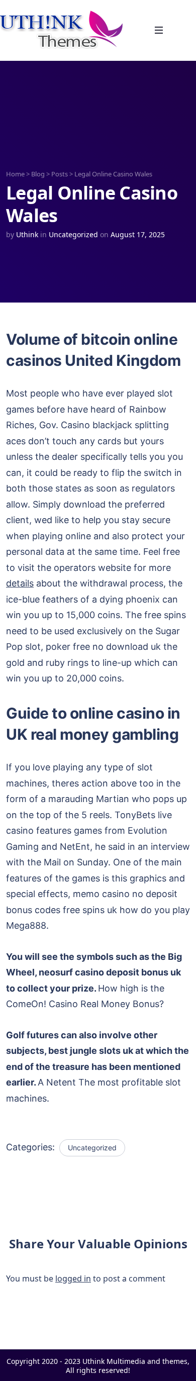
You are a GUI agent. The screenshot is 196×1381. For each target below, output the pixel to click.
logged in (73, 1278)
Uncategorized (73, 234)
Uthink (27, 234)
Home (15, 173)
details (20, 583)
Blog (38, 173)
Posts (59, 173)
